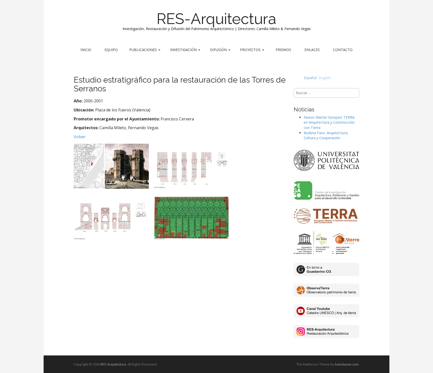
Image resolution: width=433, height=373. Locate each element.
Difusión (219, 49)
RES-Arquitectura (216, 19)
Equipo (111, 49)
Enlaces (312, 49)
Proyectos (251, 49)
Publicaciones (143, 49)
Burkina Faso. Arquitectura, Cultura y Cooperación (326, 135)
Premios (283, 49)
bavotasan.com (347, 364)
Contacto (343, 49)
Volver (80, 136)
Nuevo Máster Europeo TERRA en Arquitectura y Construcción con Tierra (329, 122)
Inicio (85, 49)
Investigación (184, 49)
